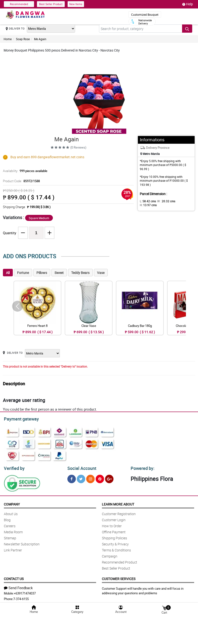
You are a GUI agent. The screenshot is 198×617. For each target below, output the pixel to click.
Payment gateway (21, 419)
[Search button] (187, 28)
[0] (164, 607)
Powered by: (143, 468)
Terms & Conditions (116, 550)
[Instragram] (90, 479)
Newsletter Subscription (22, 544)
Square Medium (39, 218)
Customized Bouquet (144, 14)
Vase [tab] (101, 272)
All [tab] (8, 272)
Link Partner (13, 550)
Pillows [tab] (41, 272)
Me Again (40, 39)
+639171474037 (25, 593)
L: (148, 201)
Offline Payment (114, 532)
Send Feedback (20, 587)
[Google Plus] (109, 479)
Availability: (25, 171)
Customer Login (114, 520)
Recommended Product (119, 562)
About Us (11, 514)
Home (8, 39)
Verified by (14, 468)
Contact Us (14, 578)
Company (12, 504)
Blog (7, 520)
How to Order (112, 526)
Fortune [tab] (23, 272)
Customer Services (118, 578)
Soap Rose (23, 39)
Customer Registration (119, 514)
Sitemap (10, 538)
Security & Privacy (115, 544)
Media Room (13, 532)
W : (166, 201)
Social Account (81, 468)
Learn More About (118, 504)
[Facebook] (71, 479)
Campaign (109, 556)
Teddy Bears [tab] (80, 272)
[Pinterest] (100, 479)
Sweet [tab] (59, 272)
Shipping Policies (114, 538)
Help (189, 4)
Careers (9, 526)
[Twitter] (81, 479)
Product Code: (21, 181)
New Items (75, 4)
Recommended (19, 4)
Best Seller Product (51, 4)
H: (148, 205)
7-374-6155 (21, 599)
